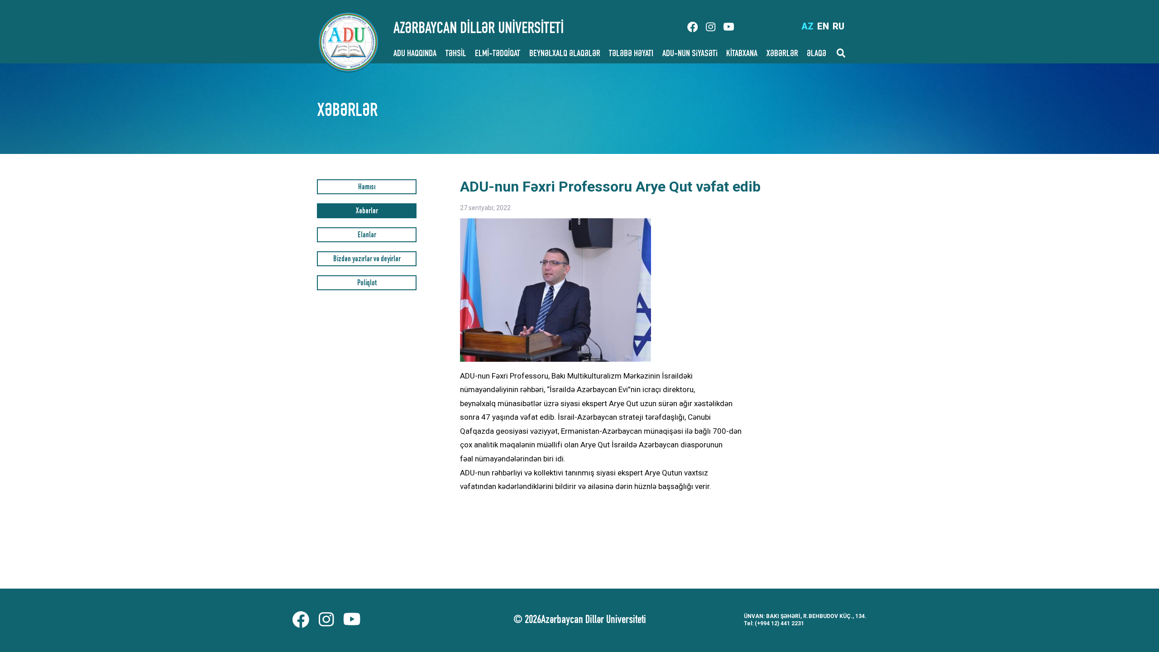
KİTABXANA (741, 54)
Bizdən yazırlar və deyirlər (367, 260)
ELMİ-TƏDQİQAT (497, 54)
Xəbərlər (367, 212)
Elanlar (367, 236)
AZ (807, 26)
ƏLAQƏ (816, 54)
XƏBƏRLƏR (782, 54)
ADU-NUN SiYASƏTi (690, 54)
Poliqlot (367, 284)
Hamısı (366, 188)
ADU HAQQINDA (414, 54)
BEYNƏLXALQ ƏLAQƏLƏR (564, 54)
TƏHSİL (455, 54)
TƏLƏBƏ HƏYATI (631, 54)
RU (838, 26)
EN (823, 26)
